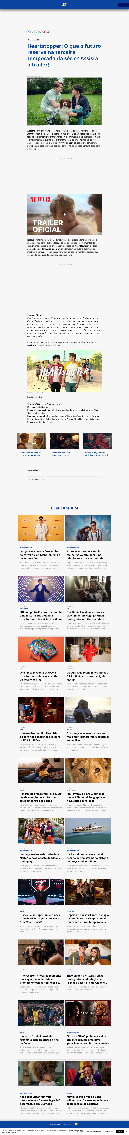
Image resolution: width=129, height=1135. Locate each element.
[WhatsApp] (36, 32)
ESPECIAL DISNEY (71, 790)
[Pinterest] (44, 32)
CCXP (21, 669)
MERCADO (69, 729)
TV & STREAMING (24, 608)
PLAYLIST (22, 790)
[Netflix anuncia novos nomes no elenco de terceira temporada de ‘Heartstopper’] (64, 441)
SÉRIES (21, 972)
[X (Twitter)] (33, 32)
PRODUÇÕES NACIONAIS (26, 547)
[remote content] (64, 173)
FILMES (68, 608)
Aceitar (120, 1132)
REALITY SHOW (70, 669)
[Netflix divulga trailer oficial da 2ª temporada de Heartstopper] (97, 441)
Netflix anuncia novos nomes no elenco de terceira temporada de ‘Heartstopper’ (62, 454)
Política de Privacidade (60, 1124)
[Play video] (64, 214)
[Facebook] (29, 32)
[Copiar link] (48, 32)
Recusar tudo (109, 1132)
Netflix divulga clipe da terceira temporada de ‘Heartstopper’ (30, 454)
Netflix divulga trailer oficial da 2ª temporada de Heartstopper (97, 454)
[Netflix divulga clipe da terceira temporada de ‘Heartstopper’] (31, 441)
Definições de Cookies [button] (94, 1132)
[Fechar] (126, 1131)
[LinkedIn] (40, 32)
